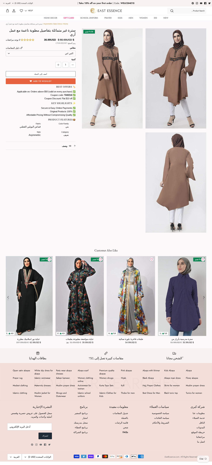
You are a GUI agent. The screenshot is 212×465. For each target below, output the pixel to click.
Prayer (107, 17)
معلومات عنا (199, 413)
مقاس (73, 48)
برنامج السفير (81, 413)
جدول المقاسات (120, 413)
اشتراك (45, 435)
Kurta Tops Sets (106, 385)
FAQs (125, 432)
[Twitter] (209, 3)
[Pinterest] (193, 3)
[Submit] (172, 11)
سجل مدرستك (81, 422)
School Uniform (89, 17)
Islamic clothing (20, 393)
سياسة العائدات (161, 418)
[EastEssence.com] (106, 11)
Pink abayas (126, 370)
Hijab (123, 378)
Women (143, 17)
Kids (120, 17)
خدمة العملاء (199, 418)
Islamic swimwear (42, 378)
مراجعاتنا (200, 437)
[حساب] (14, 11)
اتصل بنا (201, 441)
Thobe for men (128, 393)
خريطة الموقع (198, 432)
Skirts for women (172, 385)
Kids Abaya (169, 370)
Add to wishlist (42, 81)
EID (155, 17)
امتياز (85, 418)
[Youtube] (201, 3)
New (165, 17)
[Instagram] (197, 3)
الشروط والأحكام (160, 422)
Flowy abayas (192, 378)
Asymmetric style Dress (53, 24)
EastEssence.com (172, 456)
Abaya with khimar (151, 370)
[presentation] (8, 297)
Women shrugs (106, 378)
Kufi (122, 385)
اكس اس (69, 53)
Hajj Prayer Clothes (152, 385)
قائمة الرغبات (121, 422)
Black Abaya (148, 378)
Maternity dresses (42, 385)
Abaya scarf (83, 370)
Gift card (68, 17)
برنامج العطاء (81, 427)
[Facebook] (205, 3)
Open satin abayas (21, 370)
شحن (125, 427)
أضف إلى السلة (40, 74)
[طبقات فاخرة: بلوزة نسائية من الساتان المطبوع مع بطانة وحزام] (131, 296)
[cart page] (7, 11)
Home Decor (50, 17)
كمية (73, 59)
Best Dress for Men (151, 393)
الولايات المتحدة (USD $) (24, 3)
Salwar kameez (63, 378)
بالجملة (124, 418)
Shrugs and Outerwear (61, 394)
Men (131, 17)
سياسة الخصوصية (160, 413)
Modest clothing (20, 385)
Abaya (189, 370)
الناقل (202, 422)
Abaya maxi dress (172, 378)
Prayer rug (17, 378)
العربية (8, 3)
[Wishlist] (21, 11)
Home (65, 24)
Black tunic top (171, 393)
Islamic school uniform (84, 394)
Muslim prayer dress (195, 385)
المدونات (200, 427)
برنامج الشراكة (80, 432)
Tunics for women (194, 393)
